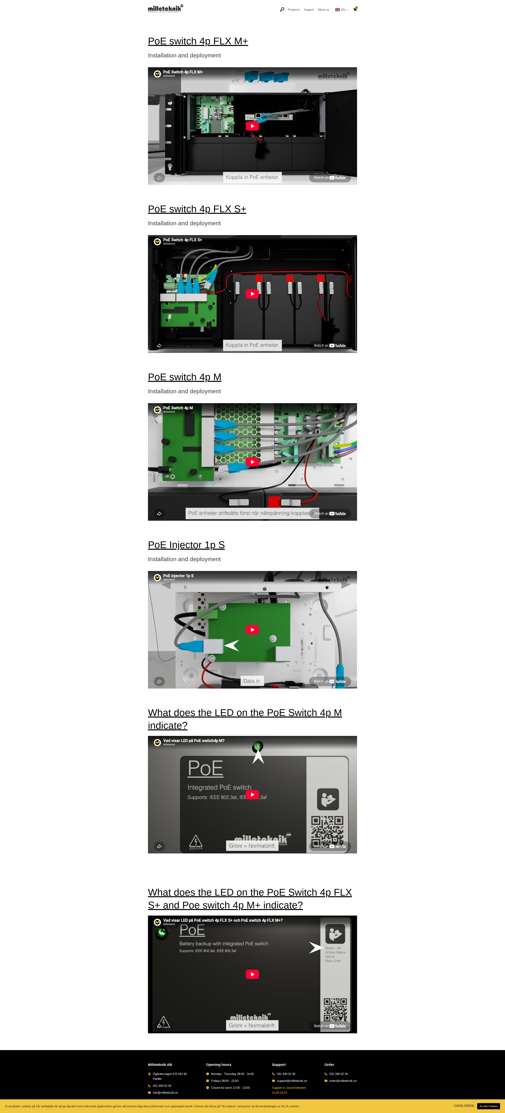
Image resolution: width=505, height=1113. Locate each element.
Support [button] (309, 9)
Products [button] (294, 9)
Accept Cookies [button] (489, 1106)
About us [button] (323, 9)
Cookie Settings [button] (464, 1105)
